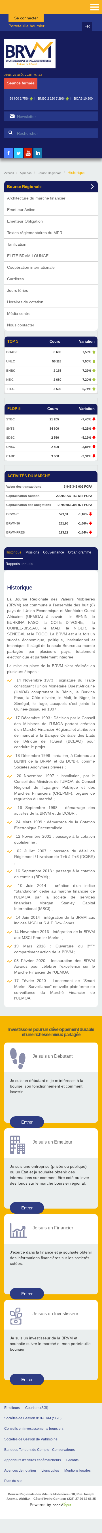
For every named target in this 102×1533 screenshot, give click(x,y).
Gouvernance (53, 552)
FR (87, 26)
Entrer (27, 1122)
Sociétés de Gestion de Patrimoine (31, 1439)
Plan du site (13, 1481)
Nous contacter (20, 325)
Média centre (19, 313)
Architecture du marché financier (36, 198)
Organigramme (79, 552)
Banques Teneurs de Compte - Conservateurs (39, 1450)
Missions (32, 552)
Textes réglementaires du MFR (34, 232)
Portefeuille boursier (26, 26)
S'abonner (12, 116)
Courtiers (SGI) (36, 1408)
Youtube (28, 157)
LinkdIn (38, 157)
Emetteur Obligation (25, 221)
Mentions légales (77, 1471)
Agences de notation (20, 1471)
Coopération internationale (31, 267)
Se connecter (26, 18)
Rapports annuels (19, 564)
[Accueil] (30, 53)
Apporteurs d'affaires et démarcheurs (32, 1460)
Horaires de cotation (25, 302)
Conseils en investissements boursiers (33, 1429)
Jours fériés (17, 290)
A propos (25, 172)
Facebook (8, 157)
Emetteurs (12, 1408)
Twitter (18, 157)
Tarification (16, 244)
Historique (14, 552)
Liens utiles (50, 1471)
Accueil (9, 172)
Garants (72, 1460)
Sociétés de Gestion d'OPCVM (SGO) (32, 1418)
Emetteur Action (21, 209)
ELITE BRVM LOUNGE (27, 256)
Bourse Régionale (49, 172)
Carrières (15, 279)
